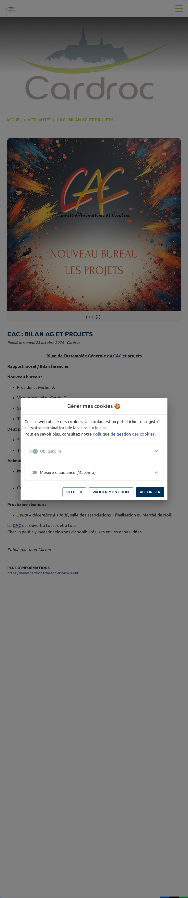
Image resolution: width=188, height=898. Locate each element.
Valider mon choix (111, 492)
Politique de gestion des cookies (124, 434)
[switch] (30, 472)
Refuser (74, 492)
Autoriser (150, 492)
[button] (94, 451)
